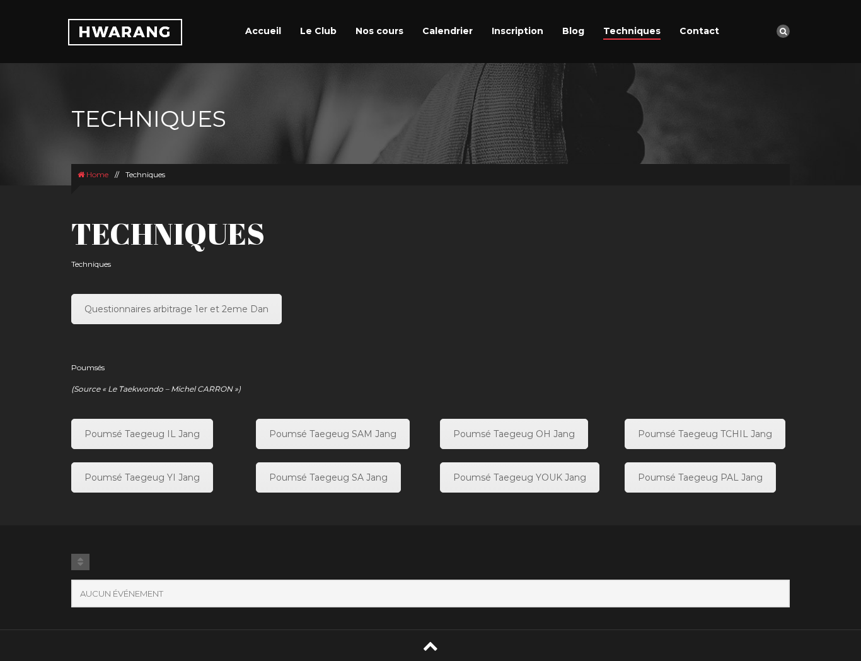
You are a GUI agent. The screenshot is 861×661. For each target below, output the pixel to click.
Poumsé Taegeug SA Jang (328, 477)
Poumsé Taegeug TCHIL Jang (705, 434)
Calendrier (447, 31)
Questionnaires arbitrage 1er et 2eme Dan (176, 309)
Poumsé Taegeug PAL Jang (700, 477)
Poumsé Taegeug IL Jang (142, 434)
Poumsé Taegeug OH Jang (514, 434)
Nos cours (379, 31)
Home (96, 174)
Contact (699, 31)
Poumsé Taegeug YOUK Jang (519, 477)
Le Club (318, 31)
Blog (573, 31)
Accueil (263, 31)
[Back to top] (430, 645)
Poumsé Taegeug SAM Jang (332, 434)
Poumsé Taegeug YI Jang (142, 477)
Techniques (632, 31)
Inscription (517, 31)
